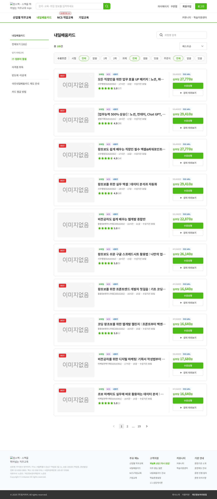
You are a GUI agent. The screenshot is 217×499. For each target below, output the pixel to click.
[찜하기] (91, 76)
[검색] (106, 6)
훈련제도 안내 (200, 468)
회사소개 (176, 494)
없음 (95, 58)
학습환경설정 (155, 477)
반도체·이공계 (19, 75)
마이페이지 (163, 6)
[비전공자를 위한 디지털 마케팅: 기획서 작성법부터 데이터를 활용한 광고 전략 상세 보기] (130, 365)
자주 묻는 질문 (156, 468)
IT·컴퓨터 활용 (19, 59)
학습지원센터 (182, 468)
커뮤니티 (180, 463)
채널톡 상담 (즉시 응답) (160, 463)
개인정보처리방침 (199, 494)
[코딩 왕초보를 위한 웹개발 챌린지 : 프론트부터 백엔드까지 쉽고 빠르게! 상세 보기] (130, 330)
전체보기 (19, 44)
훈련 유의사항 (200, 477)
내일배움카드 (135, 468)
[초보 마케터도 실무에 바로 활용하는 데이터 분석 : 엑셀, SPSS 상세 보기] (130, 400)
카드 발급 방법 (19, 91)
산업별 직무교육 (136, 463)
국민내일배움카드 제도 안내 (25, 83)
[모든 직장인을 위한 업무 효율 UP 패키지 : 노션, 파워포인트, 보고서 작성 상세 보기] (130, 85)
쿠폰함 (174, 6)
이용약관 (186, 494)
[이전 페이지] (114, 426)
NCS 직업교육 (136, 472)
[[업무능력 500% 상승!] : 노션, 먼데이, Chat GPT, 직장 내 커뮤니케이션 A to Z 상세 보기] (130, 120)
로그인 (201, 6)
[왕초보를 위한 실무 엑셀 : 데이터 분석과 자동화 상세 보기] (130, 190)
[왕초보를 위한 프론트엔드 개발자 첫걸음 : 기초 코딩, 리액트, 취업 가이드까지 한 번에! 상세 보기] (130, 295)
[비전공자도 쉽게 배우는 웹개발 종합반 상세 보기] (130, 225)
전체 (84, 58)
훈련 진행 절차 (201, 472)
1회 (105, 58)
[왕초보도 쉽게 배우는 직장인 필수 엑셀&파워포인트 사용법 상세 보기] (130, 155)
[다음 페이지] (146, 426)
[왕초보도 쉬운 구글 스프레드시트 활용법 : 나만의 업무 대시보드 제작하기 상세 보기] (130, 260)
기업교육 (133, 477)
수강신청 (188, 85)
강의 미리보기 (189, 92)
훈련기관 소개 (200, 463)
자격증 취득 (17, 67)
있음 (156, 58)
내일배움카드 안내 (157, 472)
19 (139, 426)
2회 (115, 58)
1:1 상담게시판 (156, 482)
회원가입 (187, 6)
